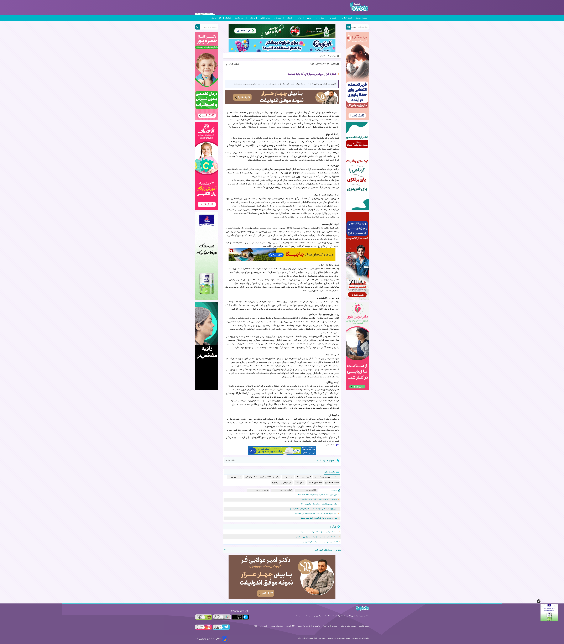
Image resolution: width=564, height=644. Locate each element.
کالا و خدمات (216, 18)
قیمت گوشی (288, 476)
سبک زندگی (265, 18)
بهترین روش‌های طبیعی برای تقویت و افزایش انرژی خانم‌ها (316, 513)
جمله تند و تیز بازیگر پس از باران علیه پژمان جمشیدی (317, 537)
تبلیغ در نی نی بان (277, 626)
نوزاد (300, 18)
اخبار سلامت (240, 18)
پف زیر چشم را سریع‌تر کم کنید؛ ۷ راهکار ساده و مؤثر (319, 518)
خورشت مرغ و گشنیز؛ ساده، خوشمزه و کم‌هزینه (319, 532)
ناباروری (333, 18)
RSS (255, 626)
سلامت (279, 18)
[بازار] (203, 617)
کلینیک (228, 18)
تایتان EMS (299, 482)
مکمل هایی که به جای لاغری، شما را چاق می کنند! (319, 499)
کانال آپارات (290, 626)
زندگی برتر (263, 626)
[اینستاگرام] (203, 629)
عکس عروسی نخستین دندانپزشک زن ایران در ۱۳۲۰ (319, 504)
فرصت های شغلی (304, 626)
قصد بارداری (347, 18)
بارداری (321, 18)
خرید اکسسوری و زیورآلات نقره (326, 476)
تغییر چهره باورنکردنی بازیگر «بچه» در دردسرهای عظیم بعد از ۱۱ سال (313, 508)
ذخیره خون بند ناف (303, 476)
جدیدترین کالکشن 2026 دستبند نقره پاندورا (262, 476)
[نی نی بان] (359, 6)
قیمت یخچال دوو (332, 482)
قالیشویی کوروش (234, 476)
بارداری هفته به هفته (348, 626)
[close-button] (538, 601)
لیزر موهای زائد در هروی (281, 482)
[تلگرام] (221, 629)
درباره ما (326, 626)
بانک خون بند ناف (315, 482)
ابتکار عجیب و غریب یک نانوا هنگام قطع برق (320, 542)
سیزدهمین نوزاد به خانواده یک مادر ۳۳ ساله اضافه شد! (317, 494)
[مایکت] (240, 617)
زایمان (309, 18)
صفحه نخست (361, 18)
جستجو (335, 626)
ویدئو (252, 18)
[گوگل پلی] (222, 617)
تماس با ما (316, 626)
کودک (289, 18)
